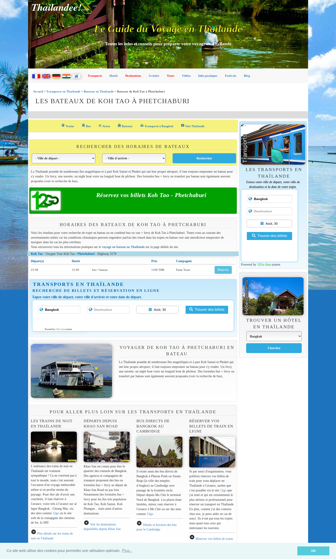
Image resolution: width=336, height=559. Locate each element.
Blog (247, 75)
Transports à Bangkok (156, 126)
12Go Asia (60, 329)
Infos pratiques (207, 75)
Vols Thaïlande (193, 126)
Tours (170, 75)
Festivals (230, 75)
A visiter (154, 75)
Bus (86, 126)
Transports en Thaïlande (63, 91)
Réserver (223, 270)
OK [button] (313, 551)
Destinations (133, 75)
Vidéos (186, 75)
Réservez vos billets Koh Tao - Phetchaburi (151, 195)
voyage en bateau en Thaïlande (123, 247)
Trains (67, 126)
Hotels (113, 75)
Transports (95, 75)
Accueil (38, 91)
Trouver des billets (209, 309)
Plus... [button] (127, 551)
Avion (104, 126)
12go (56, 513)
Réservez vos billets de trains (214, 539)
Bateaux (125, 126)
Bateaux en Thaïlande (99, 91)
